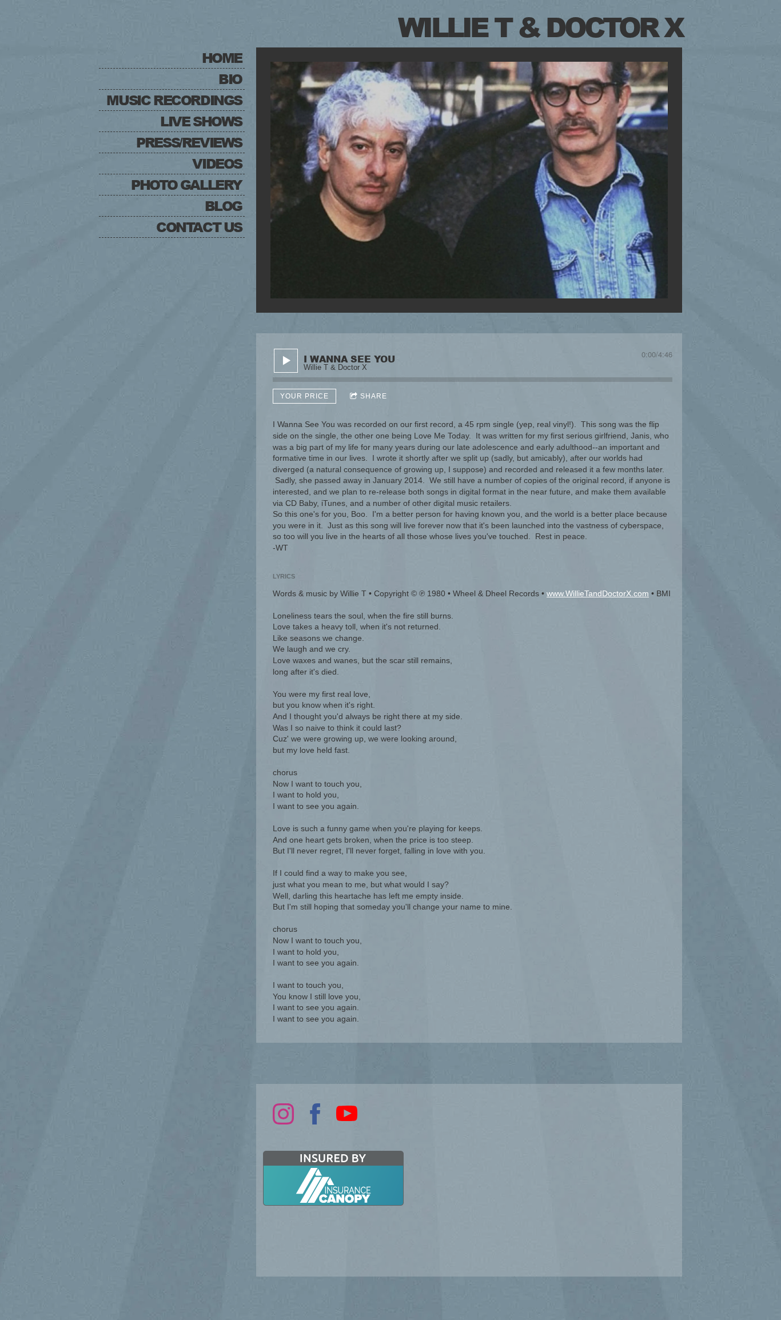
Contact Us (199, 226)
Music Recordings (174, 99)
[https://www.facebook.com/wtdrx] (315, 1113)
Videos (217, 163)
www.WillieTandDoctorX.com (598, 593)
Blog (223, 205)
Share (373, 396)
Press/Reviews (189, 142)
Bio (230, 78)
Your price (304, 396)
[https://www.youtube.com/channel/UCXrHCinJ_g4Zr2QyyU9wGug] (346, 1113)
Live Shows (201, 120)
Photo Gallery (186, 184)
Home (222, 57)
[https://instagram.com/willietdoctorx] (283, 1113)
